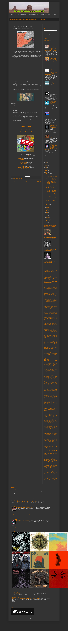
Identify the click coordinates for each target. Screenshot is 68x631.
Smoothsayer (55, 435)
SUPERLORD (45, 454)
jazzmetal (45, 368)
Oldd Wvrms (53, 402)
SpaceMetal (45, 441)
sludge (47, 434)
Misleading (52, 389)
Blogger (36, 618)
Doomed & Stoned (15, 597)
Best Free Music (49, 286)
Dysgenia (54, 325)
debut (50, 309)
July (47, 210)
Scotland (56, 428)
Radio (45, 421)
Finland (55, 331)
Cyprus (47, 307)
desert (54, 312)
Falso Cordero (50, 330)
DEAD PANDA (23, 159)
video (45, 474)
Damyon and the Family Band (49, 308)
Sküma (49, 432)
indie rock (53, 356)
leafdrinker (48, 375)
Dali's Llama (53, 307)
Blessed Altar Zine (15, 500)
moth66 (56, 391)
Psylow (53, 419)
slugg (49, 435)
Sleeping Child (46, 433)
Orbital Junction (52, 403)
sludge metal (55, 434)
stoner (50, 446)
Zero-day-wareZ (54, 481)
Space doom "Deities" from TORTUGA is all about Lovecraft (53, 126)
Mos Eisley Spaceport (52, 391)
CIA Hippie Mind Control (48, 301)
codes (47, 303)
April (47, 215)
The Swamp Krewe (52, 464)
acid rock (45, 270)
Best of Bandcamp (54, 286)
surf (48, 454)
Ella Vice (45, 328)
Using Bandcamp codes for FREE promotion (23, 19)
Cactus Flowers (49, 295)
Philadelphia (46, 408)
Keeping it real (52, 369)
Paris (47, 407)
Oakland (52, 401)
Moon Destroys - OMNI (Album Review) (23, 520)
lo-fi (51, 376)
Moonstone (55, 390)
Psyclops (50, 419)
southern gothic (46, 439)
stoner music (46, 450)
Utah (48, 473)
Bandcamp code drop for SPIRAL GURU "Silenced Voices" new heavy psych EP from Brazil (53, 59)
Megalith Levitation (54, 384)
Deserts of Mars (48, 314)
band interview (52, 279)
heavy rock (50, 348)
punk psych (49, 420)
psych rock (54, 416)
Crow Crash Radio (47, 306)
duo (51, 325)
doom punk (51, 319)
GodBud (48, 341)
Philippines (50, 408)
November (48, 204)
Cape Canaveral (52, 296)
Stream (48, 453)
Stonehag (56, 445)
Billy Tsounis (53, 287)
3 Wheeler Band (50, 266)
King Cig (53, 370)
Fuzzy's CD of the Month (50, 200)
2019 (46, 172)
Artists (45, 277)
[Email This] (25, 176)
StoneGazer (51, 445)
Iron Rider (48, 365)
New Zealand (48, 397)
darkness (56, 308)
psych (56, 415)
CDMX (55, 299)
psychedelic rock (54, 417)
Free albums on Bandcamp (52, 93)
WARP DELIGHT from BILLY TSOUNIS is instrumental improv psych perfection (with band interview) (51, 147)
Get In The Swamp (54, 340)
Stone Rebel (46, 445)
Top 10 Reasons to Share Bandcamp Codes (53, 102)
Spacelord (56, 440)
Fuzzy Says (51, 337)
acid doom (52, 269)
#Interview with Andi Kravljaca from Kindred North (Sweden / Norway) (24, 501)
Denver (51, 312)
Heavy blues (51, 346)
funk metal (52, 335)
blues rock (54, 290)
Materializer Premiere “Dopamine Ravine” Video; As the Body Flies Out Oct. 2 (25, 490)
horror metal (55, 352)
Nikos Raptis (46, 398)
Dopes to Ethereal (46, 322)
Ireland (45, 365)
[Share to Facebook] (28, 176)
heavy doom (55, 346)
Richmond (48, 423)
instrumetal (55, 364)
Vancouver (50, 473)
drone (48, 324)
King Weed (47, 371)
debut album (53, 309)
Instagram (45, 358)
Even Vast (55, 328)
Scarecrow (52, 428)
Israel (52, 365)
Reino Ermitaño (50, 422)
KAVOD (22, 166)
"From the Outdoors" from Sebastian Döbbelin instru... (51, 191)
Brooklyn (50, 293)
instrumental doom (54, 358)
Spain (50, 441)
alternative (45, 273)
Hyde (51, 354)
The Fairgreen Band (53, 458)
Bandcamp (54, 281)
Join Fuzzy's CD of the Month (26, 131)
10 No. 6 (45, 266)
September (48, 207)
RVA (51, 425)
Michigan (45, 389)
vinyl (46, 474)
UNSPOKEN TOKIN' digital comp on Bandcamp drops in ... (51, 194)
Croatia (56, 305)
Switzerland (49, 455)
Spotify (54, 442)
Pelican (50, 407)
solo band (47, 436)
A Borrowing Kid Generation (51, 267)
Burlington (50, 294)
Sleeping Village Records (52, 433)
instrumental (49, 358)
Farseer (56, 330)
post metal (52, 410)
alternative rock (51, 273)
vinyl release (49, 474)
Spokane (51, 442)
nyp (47, 401)
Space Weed (52, 440)
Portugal (49, 410)
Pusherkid (56, 420)
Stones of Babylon (54, 452)
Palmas (51, 404)
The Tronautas (53, 465)
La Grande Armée (50, 372)
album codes (55, 271)
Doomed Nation (15, 494)
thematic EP (55, 466)
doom (45, 317)
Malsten (53, 382)
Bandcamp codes (48, 282)
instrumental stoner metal (52, 363)
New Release (54, 396)
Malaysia (56, 381)
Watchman (47, 477)
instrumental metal (50, 359)
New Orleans (50, 396)
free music (51, 334)
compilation (51, 303)
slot (56, 433)
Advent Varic (49, 270)
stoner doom (49, 447)
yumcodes (49, 480)
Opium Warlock (46, 403)
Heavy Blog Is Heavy (15, 592)
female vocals (49, 331)
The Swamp (30, 155)
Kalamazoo (45, 369)
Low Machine (51, 378)
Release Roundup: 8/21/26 (16, 593)
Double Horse (55, 322)
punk (55, 419)
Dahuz (50, 307)
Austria (53, 278)
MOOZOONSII (46, 391)
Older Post (39, 181)
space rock (48, 440)
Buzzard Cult (55, 294)
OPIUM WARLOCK (20, 161)
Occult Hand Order (47, 402)
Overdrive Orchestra (47, 404)
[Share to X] (27, 176)
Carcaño (56, 296)
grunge (22, 178)
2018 (46, 222)
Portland (45, 410)
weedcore (54, 477)
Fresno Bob (55, 334)
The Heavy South (53, 459)
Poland (48, 409)
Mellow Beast (50, 385)
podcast (45, 409)
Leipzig (52, 375)
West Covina (49, 478)
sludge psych (46, 435)
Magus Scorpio (50, 381)
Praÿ (56, 411)
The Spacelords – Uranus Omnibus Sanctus (19, 527)
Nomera (49, 398)
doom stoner (55, 319)
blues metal (55, 289)
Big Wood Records (47, 287)
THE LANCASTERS (23, 162)
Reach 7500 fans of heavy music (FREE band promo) (53, 136)
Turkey (51, 471)
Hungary (49, 354)
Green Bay (55, 342)
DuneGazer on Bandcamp (26, 123)
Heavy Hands (46, 347)
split (49, 442)
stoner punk (55, 450)
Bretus (56, 292)
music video (55, 392)
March (47, 217)
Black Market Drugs (50, 288)
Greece (51, 342)
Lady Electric (55, 372)
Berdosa (45, 286)
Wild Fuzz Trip (54, 478)
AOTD (48, 276)
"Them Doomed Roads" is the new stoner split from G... (51, 179)
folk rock (53, 332)
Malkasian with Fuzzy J (48, 382)
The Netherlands (51, 461)
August (47, 209)
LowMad (54, 378)
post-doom (45, 411)
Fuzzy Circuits (52, 336)
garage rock (51, 338)
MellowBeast (55, 385)
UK (44, 472)
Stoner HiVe (14, 506)
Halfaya (54, 344)
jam (49, 366)
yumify (53, 480)
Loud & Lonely (52, 377)
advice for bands (54, 270)
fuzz (55, 335)
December (48, 173)
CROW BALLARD (23, 164)
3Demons (54, 266)
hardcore (47, 346)
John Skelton (50, 368)
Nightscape (55, 397)
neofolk (51, 395)
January (47, 220)
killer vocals (50, 370)
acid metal (55, 269)
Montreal (56, 389)
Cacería (45, 295)
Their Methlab (52, 466)
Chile (49, 300)
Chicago (47, 300)
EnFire (52, 328)
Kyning (45, 372)
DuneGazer (15, 178)
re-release (50, 421)
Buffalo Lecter (46, 294)
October (48, 205)
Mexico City (55, 388)
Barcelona (45, 285)
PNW (56, 408)
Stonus (45, 453)
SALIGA (48, 426)
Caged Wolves (55, 295)
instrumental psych (50, 360)
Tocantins (56, 467)
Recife (53, 421)
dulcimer (45, 325)
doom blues (49, 317)
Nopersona (52, 398)
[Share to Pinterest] (29, 176)
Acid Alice (48, 269)
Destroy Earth (54, 314)
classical (45, 302)
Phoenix (54, 408)
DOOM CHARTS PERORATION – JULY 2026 (19, 588)
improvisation (46, 356)
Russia (45, 425)
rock (56, 423)
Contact (42, 19)
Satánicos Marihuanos (54, 427)
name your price (52, 394)
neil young (48, 395)
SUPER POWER (55, 453)
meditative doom (48, 384)
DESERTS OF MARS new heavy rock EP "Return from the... (51, 176)
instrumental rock (47, 361)
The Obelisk (14, 489)
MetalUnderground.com (16, 513)
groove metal (50, 343)
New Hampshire (55, 395)
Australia (49, 278)
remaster (45, 423)
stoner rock (47, 452)
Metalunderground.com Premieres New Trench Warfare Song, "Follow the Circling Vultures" (27, 514)
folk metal (50, 332)
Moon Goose (46, 390)
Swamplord (55, 454)
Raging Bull (47, 421)
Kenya (47, 370)
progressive (46, 415)
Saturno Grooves (47, 428)
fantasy (54, 330)
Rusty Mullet (49, 425)
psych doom (46, 416)
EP (53, 328)
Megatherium (46, 385)
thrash (45, 467)
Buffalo (56, 293)
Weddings (50, 477)
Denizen (49, 312)
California (45, 296)
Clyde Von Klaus (52, 302)
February (48, 219)
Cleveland (48, 302)
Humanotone (46, 354)
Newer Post (13, 181)
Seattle (45, 429)
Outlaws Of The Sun (15, 519)
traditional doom (51, 468)
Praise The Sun (54, 411)
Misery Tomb (49, 389)
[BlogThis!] (26, 176)
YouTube (45, 480)
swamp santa (52, 454)
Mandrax (56, 382)
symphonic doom (54, 455)
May (47, 214)
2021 (46, 169)
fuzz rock (47, 336)
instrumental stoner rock (48, 364)
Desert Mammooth (51, 313)
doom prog (55, 318)
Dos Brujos (51, 322)
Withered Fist (46, 479)
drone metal (55, 324)
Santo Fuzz (48, 427)
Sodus (45, 436)
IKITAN (56, 355)
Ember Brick (49, 328)
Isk (50, 365)
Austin (47, 278)
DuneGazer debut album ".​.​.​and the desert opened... (51, 188)
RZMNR (54, 425)
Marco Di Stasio (50, 383)
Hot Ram (53, 353)
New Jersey (45, 396)
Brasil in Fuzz (51, 292)
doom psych (47, 319)
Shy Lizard (46, 432)
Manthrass (45, 383)
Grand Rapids (46, 342)
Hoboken (45, 352)
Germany (18, 178)
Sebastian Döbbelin (50, 429)
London (53, 376)
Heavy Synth (48, 349)
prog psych (51, 414)
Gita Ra (45, 341)
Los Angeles (47, 377)
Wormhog (55, 479)
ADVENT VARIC (21, 158)
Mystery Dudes (46, 394)
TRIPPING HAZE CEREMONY (23, 167)
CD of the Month (50, 299)
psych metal (50, 416)
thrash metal (48, 467)
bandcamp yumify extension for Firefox (50, 283)
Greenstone (45, 343)
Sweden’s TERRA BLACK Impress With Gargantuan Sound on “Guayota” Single (25, 598)
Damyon (56, 307)
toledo (45, 468)
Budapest (53, 293)
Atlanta (47, 277)
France (48, 334)
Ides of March (47, 355)
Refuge (47, 422)
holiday (48, 352)
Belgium (56, 285)
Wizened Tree (51, 479)
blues (53, 289)
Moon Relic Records (51, 390)
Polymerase (52, 409)
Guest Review (51, 344)
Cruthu (45, 307)
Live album (48, 376)
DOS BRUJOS (23, 163)
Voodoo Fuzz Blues (54, 474)
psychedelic (46, 417)
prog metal (46, 414)
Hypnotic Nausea (55, 354)
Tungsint (49, 471)
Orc (56, 403)
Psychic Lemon (46, 419)
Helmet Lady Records (54, 349)
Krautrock (55, 371)
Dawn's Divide (46, 309)
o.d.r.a (49, 401)
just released (55, 368)
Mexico (51, 388)
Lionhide (45, 376)
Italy (54, 365)
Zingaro (45, 483)
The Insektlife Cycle (52, 460)
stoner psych (50, 450)
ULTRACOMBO (52, 472)
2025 (46, 162)
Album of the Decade (48, 272)
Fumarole (48, 335)
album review (55, 272)
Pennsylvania (53, 407)
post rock (56, 410)
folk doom (47, 332)
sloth (45, 434)
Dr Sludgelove (52, 323)
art (54, 276)
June (47, 212)
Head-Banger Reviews (16, 526)
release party (55, 422)
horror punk (46, 353)
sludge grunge (50, 434)
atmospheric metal (52, 277)
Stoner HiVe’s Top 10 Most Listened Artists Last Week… (25, 507)
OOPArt (56, 402)
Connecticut (48, 305)
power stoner (49, 411)
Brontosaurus (46, 293)
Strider (51, 453)
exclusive (45, 329)
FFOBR (52, 331)
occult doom (55, 401)
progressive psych (52, 415)
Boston (47, 292)
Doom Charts (53, 317)
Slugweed (51, 435)
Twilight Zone (55, 471)
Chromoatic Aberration (54, 300)
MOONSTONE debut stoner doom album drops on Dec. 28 (51, 197)
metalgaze (47, 388)
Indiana (50, 356)
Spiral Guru (54, 441)
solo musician (52, 436)
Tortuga (47, 468)
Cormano (51, 305)
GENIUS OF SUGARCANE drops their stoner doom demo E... (51, 182)
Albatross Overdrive (50, 271)
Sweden (45, 455)
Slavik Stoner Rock (54, 432)
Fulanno (45, 335)
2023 (46, 165)
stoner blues (53, 446)
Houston (56, 353)
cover (54, 305)
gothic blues (55, 341)
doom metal (50, 318)
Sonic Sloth (55, 436)
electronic (55, 326)
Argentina (51, 276)
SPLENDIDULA (46, 442)
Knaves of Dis (52, 371)
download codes (47, 323)
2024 (46, 164)
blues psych (46, 290)
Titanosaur (52, 467)
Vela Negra (55, 473)
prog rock (55, 414)
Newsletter (52, 397)
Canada (48, 296)
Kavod (48, 369)
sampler (50, 426)
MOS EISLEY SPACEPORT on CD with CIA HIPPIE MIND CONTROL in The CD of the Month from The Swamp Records (51, 48)
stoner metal (54, 449)
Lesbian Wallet (55, 375)
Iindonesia (52, 355)
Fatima (45, 331)
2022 (46, 167)
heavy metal (51, 347)
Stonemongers (46, 446)
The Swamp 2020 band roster (51, 202)
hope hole (51, 352)
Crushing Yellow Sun (54, 306)
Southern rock (52, 439)
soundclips (47, 438)
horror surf (50, 353)
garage (47, 338)
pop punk (55, 409)
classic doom (55, 301)
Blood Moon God (49, 289)
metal (54, 386)
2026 (46, 160)
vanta (53, 473)
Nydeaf (45, 401)
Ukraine (48, 472)
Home (26, 181)
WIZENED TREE (23, 168)
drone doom (51, 324)
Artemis (56, 276)
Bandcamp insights (54, 282)
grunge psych (46, 344)
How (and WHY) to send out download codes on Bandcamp (53, 82)
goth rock (51, 341)
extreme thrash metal (50, 329)
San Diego (53, 426)
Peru (56, 407)
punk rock (52, 420)
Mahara (53, 381)
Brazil (54, 292)
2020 (46, 170)
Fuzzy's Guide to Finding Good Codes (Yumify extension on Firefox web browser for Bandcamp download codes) (51, 72)
